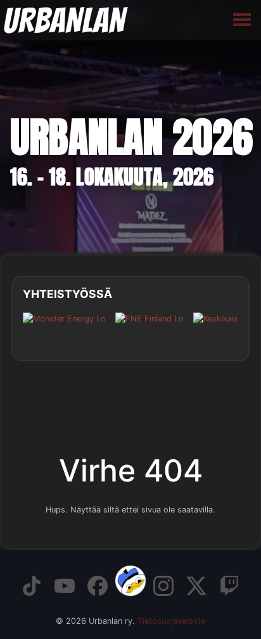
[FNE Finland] (149, 328)
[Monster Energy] (64, 328)
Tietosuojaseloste (171, 621)
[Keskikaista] (225, 328)
